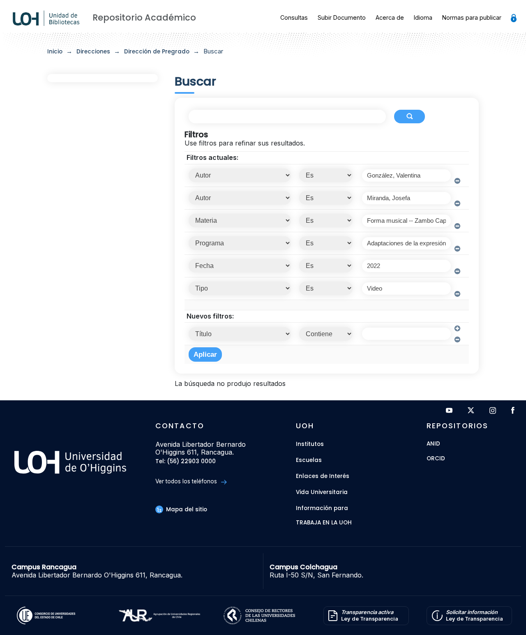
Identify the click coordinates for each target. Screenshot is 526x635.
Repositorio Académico (144, 17)
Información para (322, 508)
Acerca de (390, 17)
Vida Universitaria (322, 492)
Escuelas (309, 460)
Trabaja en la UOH (324, 523)
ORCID (436, 458)
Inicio (54, 51)
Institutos (310, 444)
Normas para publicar (471, 17)
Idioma (423, 17)
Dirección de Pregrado (156, 51)
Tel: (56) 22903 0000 (185, 461)
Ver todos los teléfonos (187, 481)
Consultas (294, 17)
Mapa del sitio (185, 509)
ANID (433, 444)
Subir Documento (342, 17)
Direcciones (93, 51)
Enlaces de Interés (322, 476)
